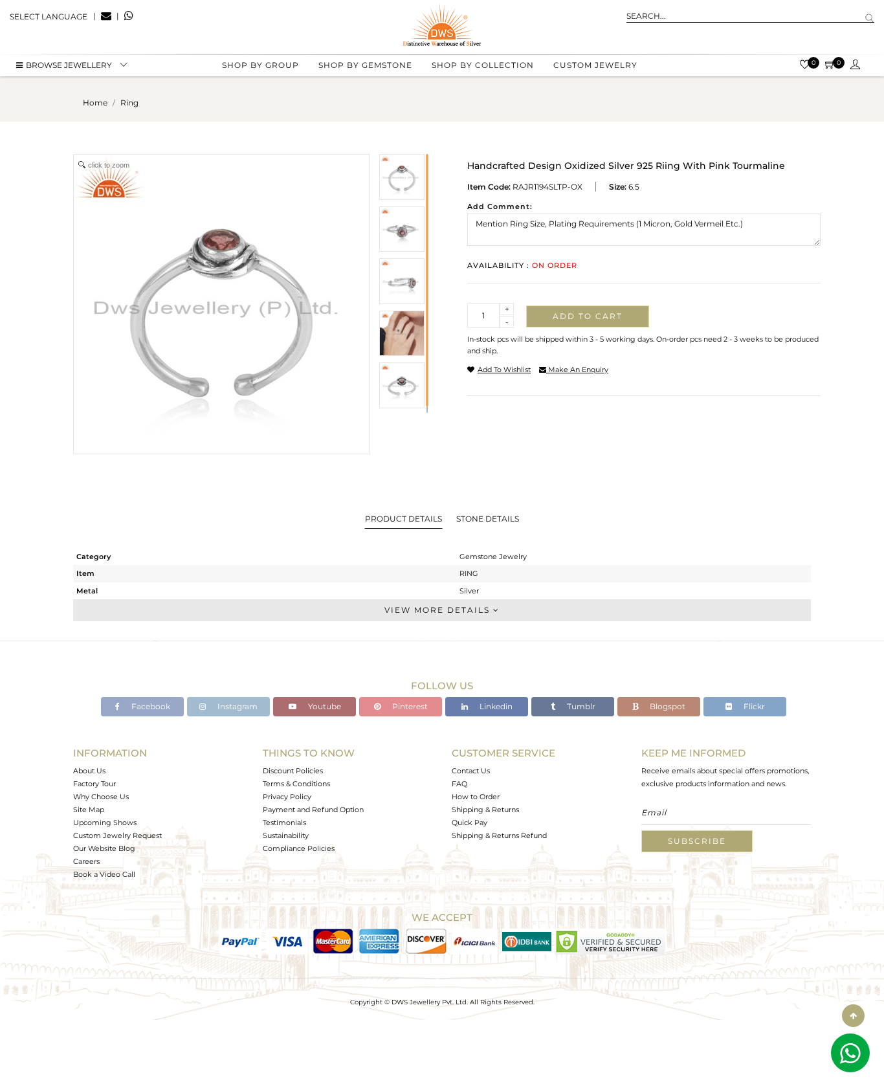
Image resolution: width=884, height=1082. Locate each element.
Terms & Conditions (296, 783)
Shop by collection (483, 65)
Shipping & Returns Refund (499, 835)
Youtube (323, 706)
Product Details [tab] (403, 519)
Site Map (88, 809)
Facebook (149, 706)
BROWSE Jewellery (69, 65)
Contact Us (471, 770)
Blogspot (666, 706)
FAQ (459, 783)
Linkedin (495, 706)
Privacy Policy (287, 796)
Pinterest (409, 706)
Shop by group (260, 65)
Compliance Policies (299, 848)
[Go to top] (853, 1015)
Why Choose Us (101, 796)
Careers (86, 861)
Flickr (753, 706)
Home (95, 102)
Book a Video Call (104, 874)
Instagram (236, 706)
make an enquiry (577, 369)
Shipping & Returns (485, 809)
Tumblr (580, 706)
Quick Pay (469, 822)
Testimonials (284, 822)
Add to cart (588, 316)
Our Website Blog (104, 848)
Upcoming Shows (105, 822)
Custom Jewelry (595, 65)
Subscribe (697, 841)
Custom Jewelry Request (117, 835)
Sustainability (286, 835)
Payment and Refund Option (313, 809)
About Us (89, 770)
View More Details (438, 610)
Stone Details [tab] (487, 519)
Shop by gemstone (365, 65)
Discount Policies (293, 770)
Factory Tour (94, 783)
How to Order (476, 796)
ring (129, 102)
